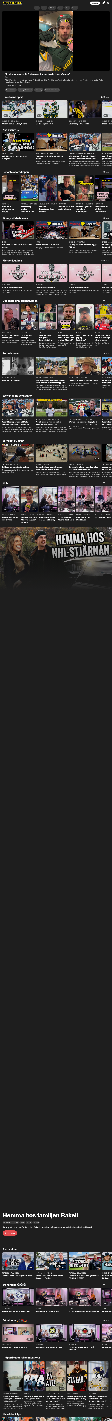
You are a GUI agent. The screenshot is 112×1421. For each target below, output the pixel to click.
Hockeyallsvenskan (25, 90)
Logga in (95, 3)
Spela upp (11, 1233)
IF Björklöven (10, 90)
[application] (56, 41)
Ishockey (39, 90)
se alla (106, 97)
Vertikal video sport (52, 90)
